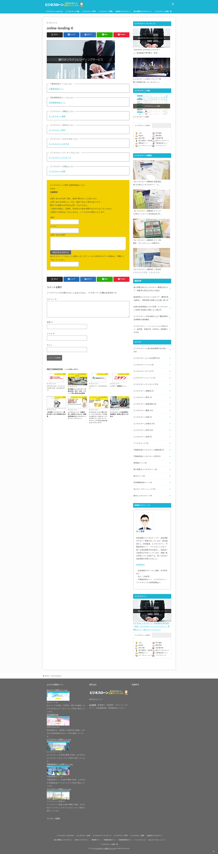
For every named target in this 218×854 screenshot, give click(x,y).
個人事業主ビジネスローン (143, 11)
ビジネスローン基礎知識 (145, 404)
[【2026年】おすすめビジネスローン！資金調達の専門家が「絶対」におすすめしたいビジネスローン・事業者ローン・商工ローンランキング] (151, 38)
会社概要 (92, 705)
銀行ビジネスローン (162, 140)
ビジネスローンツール (144, 365)
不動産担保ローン (56, 89)
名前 (52, 217)
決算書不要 (159, 138)
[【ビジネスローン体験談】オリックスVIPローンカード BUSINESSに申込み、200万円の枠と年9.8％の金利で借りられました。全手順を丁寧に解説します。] (151, 199)
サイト (49, 345)
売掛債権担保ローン (57, 103)
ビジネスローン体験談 (144, 391)
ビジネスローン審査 (106, 11)
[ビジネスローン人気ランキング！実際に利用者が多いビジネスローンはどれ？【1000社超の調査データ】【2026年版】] (151, 67)
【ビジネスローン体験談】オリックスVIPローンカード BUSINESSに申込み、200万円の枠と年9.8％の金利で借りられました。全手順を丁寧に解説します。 (147, 213)
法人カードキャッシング (144, 489)
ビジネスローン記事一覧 (163, 11)
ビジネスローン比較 (72, 11)
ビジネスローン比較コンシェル (104, 848)
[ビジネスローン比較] (151, 105)
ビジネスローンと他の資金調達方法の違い (150, 350)
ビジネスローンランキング (60, 158)
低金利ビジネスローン (123, 11)
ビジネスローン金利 (143, 437)
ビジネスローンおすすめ (54, 11)
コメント (52, 299)
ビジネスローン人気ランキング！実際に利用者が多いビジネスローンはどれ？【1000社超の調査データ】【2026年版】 (147, 81)
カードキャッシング (145, 145)
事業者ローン (143, 143)
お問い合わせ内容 (58, 235)
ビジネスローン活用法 (144, 424)
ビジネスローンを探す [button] (142, 125)
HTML (52, 189)
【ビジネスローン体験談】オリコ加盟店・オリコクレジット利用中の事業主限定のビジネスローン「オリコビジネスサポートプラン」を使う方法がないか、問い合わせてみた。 (147, 242)
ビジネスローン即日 (89, 11)
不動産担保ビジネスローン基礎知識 (149, 450)
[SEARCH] (172, 4)
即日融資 (159, 133)
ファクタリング (161, 145)
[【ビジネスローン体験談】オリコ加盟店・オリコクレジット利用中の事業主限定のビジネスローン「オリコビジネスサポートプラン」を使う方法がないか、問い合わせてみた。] (151, 228)
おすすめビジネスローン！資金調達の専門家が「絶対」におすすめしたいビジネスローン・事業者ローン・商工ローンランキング (151, 627)
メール (53, 226)
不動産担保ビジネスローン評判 (147, 456)
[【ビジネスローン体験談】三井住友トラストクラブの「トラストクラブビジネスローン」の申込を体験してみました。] (151, 257)
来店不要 (142, 138)
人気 (140, 133)
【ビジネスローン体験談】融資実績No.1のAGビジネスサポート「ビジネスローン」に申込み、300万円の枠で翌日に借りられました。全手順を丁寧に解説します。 (147, 183)
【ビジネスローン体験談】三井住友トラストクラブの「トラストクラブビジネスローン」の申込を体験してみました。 (147, 271)
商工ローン (139, 476)
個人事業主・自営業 (145, 140)
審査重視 (159, 135)
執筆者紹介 (140, 565)
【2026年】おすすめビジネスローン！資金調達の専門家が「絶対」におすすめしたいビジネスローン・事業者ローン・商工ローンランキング (147, 52)
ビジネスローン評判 (143, 430)
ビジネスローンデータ (144, 371)
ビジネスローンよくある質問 (147, 358)
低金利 (141, 135)
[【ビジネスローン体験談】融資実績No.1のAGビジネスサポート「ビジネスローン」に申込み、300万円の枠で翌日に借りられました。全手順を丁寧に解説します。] (151, 170)
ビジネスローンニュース (144, 378)
